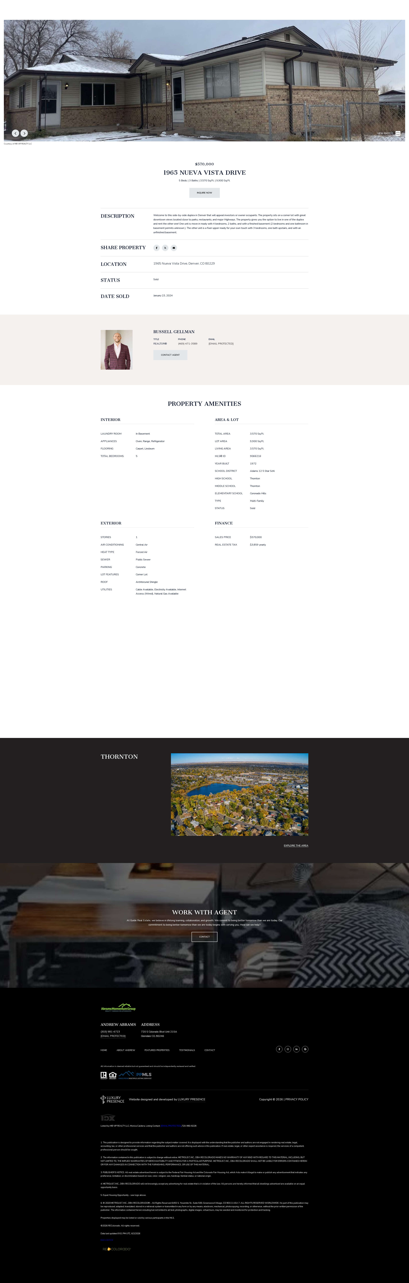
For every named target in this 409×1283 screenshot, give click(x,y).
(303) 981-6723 (110, 1032)
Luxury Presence (191, 1099)
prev (15, 133)
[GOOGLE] (305, 1049)
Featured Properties (157, 1050)
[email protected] (171, 1126)
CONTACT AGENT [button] (170, 354)
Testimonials (187, 1050)
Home (104, 1050)
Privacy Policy (296, 1099)
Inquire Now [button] (204, 192)
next (24, 133)
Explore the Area (296, 845)
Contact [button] (204, 936)
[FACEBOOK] (279, 1049)
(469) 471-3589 (187, 343)
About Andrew (126, 1050)
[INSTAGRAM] (288, 1049)
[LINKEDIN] (296, 1049)
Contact (209, 1050)
